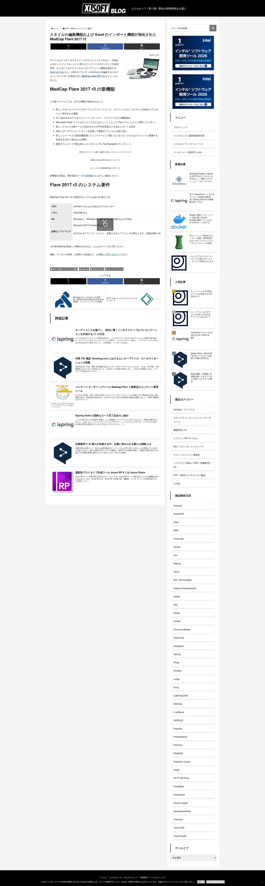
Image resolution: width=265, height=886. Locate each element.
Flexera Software (181, 629)
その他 (176, 483)
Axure (176, 571)
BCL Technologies (182, 579)
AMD (175, 530)
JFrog (176, 662)
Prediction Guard (181, 761)
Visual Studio (180, 836)
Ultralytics (178, 819)
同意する (201, 882)
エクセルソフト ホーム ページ (188, 143)
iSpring (177, 654)
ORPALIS (178, 720)
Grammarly (178, 637)
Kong (176, 687)
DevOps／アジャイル (184, 409)
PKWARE (178, 753)
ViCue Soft (178, 827)
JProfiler (177, 670)
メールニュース (157, 877)
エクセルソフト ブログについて (123, 877)
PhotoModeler (180, 736)
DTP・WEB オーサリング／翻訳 (65, 269)
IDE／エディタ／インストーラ (188, 446)
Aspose (177, 563)
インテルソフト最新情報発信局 (188, 135)
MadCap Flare (57, 72)
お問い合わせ (111, 254)
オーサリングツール (115, 269)
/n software (178, 712)
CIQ (175, 604)
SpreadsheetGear (182, 811)
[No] (261, 882)
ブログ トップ (180, 127)
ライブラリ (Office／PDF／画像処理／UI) (192, 464)
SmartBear (178, 786)
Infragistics (178, 646)
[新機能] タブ (92, 175)
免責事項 (144, 877)
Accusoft (177, 505)
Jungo (176, 679)
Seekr (176, 770)
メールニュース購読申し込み (187, 152)
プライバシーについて (215, 882)
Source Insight (180, 803)
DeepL (176, 612)
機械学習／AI (180, 429)
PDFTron (177, 745)
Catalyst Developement (184, 588)
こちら (96, 246)
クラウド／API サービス (185, 438)
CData (176, 596)
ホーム (104, 877)
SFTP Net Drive (181, 778)
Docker (177, 621)
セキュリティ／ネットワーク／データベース (192, 419)
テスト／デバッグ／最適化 (186, 454)
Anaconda (178, 538)
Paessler (177, 728)
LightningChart (180, 695)
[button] (142, 46)
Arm (175, 555)
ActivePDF (178, 513)
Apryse (176, 546)
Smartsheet (179, 794)
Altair (176, 522)
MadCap (85, 269)
